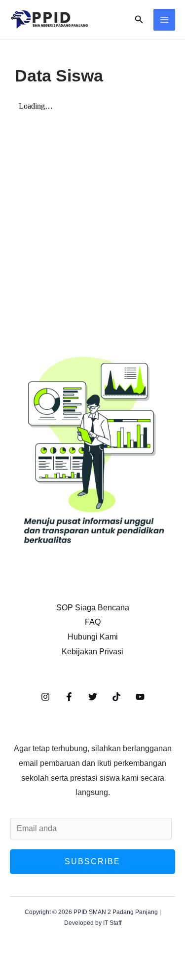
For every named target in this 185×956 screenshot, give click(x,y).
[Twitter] (92, 696)
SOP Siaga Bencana (92, 607)
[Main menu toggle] (164, 20)
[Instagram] (45, 696)
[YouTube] (140, 696)
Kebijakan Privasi (92, 651)
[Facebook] (69, 696)
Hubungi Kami (93, 637)
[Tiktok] (116, 696)
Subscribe (92, 861)
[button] (139, 19)
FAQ (93, 622)
